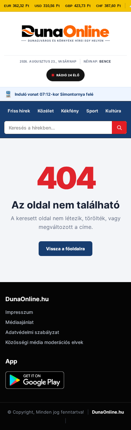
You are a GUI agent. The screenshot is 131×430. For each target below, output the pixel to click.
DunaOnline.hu (108, 412)
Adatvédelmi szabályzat (32, 332)
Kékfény (70, 110)
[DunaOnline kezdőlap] (65, 34)
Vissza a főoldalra (65, 248)
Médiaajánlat (19, 322)
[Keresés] (119, 127)
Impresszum (19, 312)
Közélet (46, 110)
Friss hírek (19, 110)
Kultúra (113, 110)
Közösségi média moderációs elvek (44, 342)
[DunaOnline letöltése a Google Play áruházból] (34, 380)
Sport (92, 110)
